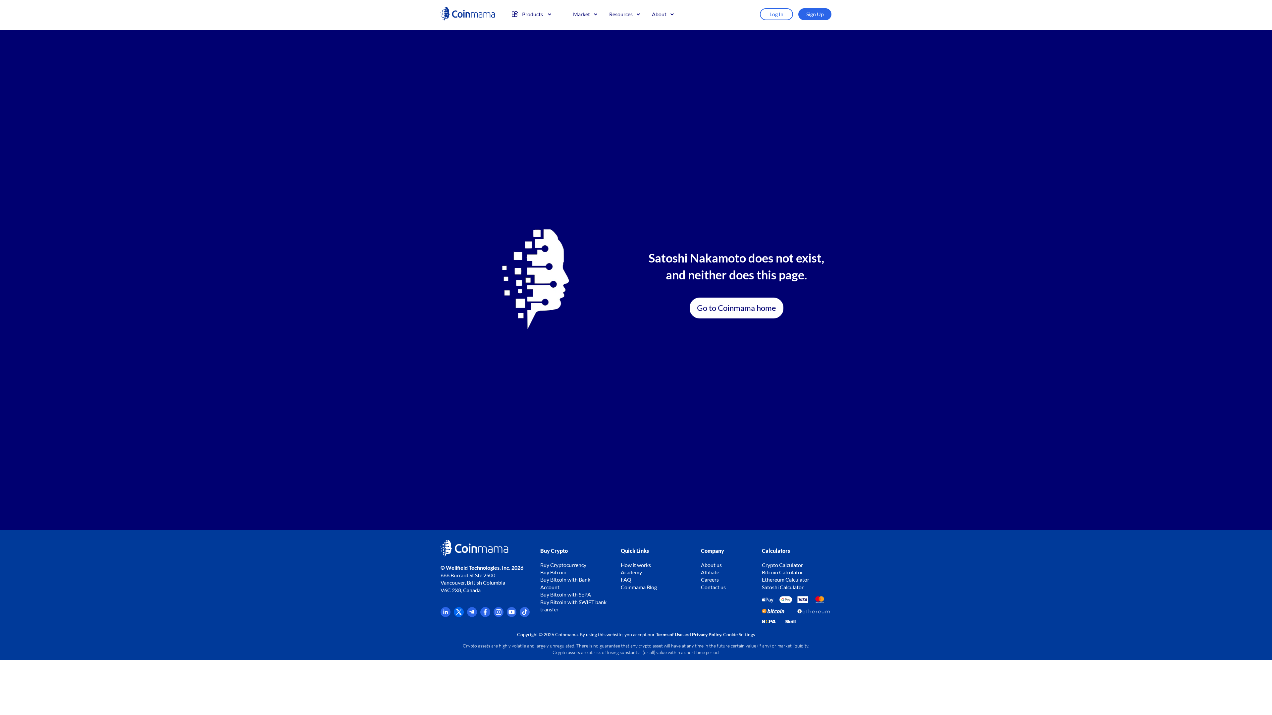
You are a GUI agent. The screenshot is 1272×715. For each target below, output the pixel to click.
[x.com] (459, 615)
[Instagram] (499, 615)
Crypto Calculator (782, 565)
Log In (776, 14)
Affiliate (710, 572)
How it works (636, 565)
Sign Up (815, 14)
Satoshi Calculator (783, 587)
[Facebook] (485, 615)
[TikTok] (525, 615)
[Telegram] (472, 615)
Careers (710, 579)
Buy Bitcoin (553, 572)
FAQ (626, 579)
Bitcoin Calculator (782, 572)
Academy (631, 572)
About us (711, 565)
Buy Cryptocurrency (563, 565)
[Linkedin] (445, 615)
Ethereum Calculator (785, 579)
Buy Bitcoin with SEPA (565, 594)
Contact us (713, 587)
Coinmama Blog (639, 587)
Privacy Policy (706, 634)
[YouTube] (512, 615)
